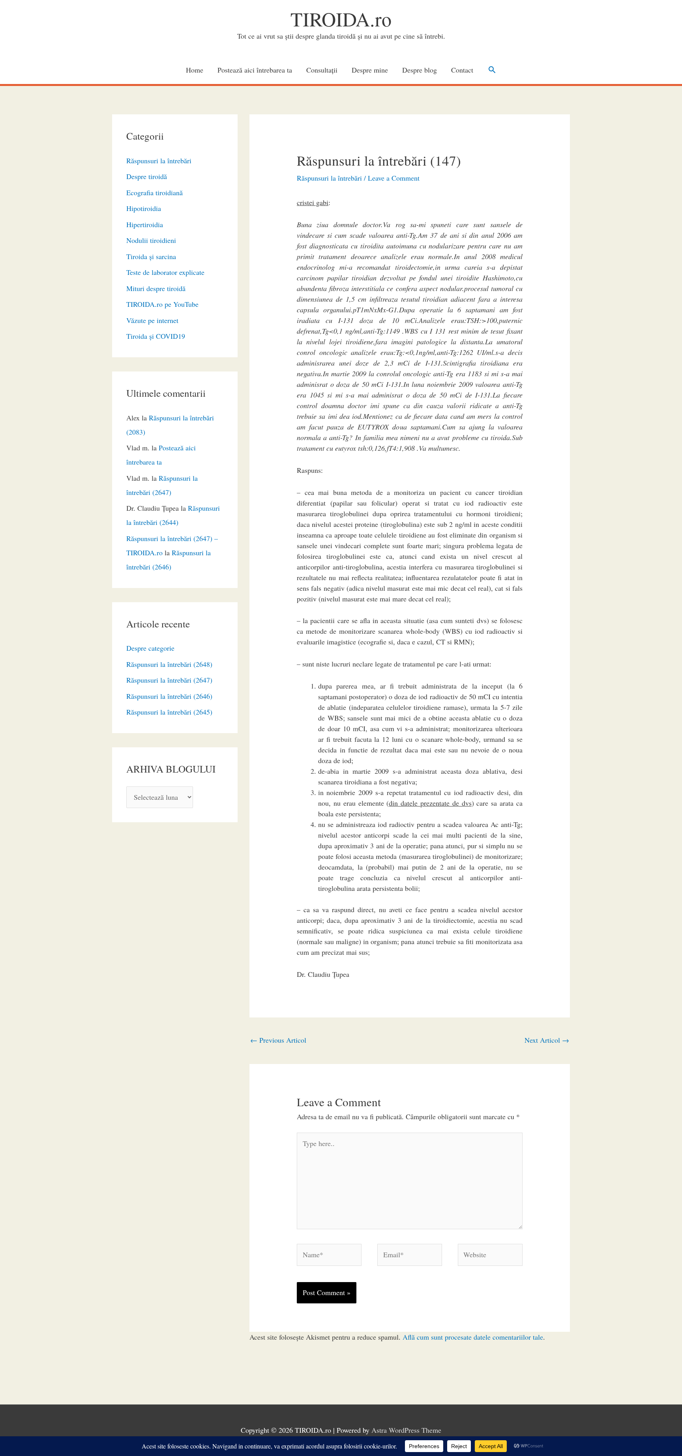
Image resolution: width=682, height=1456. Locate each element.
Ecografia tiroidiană (154, 192)
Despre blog (419, 70)
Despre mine (370, 70)
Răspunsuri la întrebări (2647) (169, 680)
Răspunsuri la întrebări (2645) (169, 712)
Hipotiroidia (143, 208)
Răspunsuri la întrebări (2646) (169, 696)
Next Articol (547, 1040)
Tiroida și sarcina (151, 256)
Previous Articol (278, 1040)
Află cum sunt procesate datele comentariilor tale (473, 1337)
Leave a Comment (394, 178)
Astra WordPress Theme (406, 1430)
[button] (492, 69)
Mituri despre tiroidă (155, 288)
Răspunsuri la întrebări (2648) (169, 664)
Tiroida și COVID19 (155, 336)
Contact (462, 70)
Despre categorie (150, 648)
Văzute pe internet (152, 320)
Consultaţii (321, 70)
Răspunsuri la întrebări (158, 160)
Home (194, 70)
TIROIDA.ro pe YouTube (162, 304)
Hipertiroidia (144, 224)
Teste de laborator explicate (165, 272)
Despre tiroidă (146, 176)
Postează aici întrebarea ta (254, 70)
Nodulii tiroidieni (151, 240)
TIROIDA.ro (341, 19)
